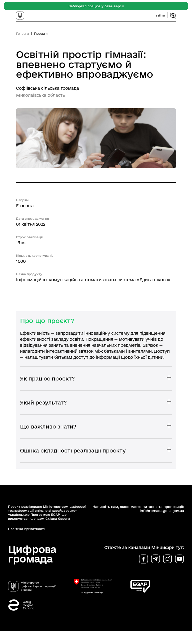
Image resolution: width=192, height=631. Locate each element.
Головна (22, 33)
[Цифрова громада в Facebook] (143, 559)
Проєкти (41, 33)
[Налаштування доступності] (173, 15)
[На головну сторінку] (25, 16)
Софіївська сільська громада (47, 88)
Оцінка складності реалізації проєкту (73, 451)
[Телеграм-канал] (155, 559)
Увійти (160, 15)
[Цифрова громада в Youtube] (179, 559)
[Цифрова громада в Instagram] (167, 559)
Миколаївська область (40, 95)
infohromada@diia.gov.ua (162, 511)
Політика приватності (26, 528)
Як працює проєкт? (47, 379)
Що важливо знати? (48, 427)
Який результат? (43, 403)
